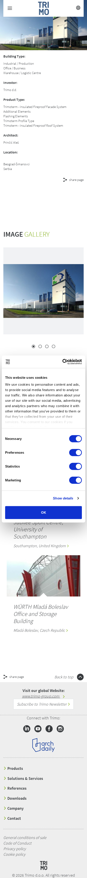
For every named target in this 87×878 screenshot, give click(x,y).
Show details (63, 498)
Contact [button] (13, 818)
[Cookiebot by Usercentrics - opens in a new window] (62, 362)
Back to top (64, 676)
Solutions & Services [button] (24, 778)
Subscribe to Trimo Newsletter (42, 704)
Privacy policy (14, 848)
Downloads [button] (16, 798)
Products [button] (14, 768)
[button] (40, 196)
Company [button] (15, 808)
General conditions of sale (24, 837)
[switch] (75, 452)
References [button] (16, 788)
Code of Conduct (17, 843)
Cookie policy (14, 854)
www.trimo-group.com (41, 696)
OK (43, 512)
